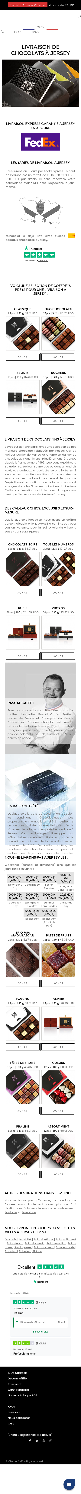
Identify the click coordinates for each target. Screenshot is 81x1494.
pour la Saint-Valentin (47, 527)
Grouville (11, 1239)
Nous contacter (19, 1418)
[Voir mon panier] (2, 32)
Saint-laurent (34, 1243)
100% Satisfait (17, 1373)
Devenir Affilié (17, 1378)
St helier (25, 1251)
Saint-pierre (23, 1247)
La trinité (25, 1239)
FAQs (11, 1406)
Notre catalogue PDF (22, 1395)
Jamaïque (29, 1212)
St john (37, 1251)
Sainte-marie (65, 1247)
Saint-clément (66, 1239)
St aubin (11, 1251)
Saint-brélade (44, 1239)
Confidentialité (18, 1390)
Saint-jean (15, 1243)
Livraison (14, 1412)
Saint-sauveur (44, 1247)
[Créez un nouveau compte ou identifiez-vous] (80, 16)
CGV (11, 1423)
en (21, 32)
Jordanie (11, 1212)
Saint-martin (56, 1243)
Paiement (15, 1384)
